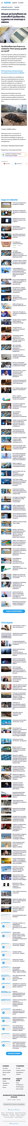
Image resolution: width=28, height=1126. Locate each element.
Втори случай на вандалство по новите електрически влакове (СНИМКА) (19, 749)
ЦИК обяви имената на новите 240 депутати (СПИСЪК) (18, 236)
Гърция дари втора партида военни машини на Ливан (19, 802)
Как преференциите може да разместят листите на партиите (18, 431)
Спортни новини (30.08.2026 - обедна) (18, 952)
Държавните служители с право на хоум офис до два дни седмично (19, 985)
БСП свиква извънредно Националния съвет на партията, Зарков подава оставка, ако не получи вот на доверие (19, 456)
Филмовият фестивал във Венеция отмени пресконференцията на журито (19, 795)
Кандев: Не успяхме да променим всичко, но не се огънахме (19, 576)
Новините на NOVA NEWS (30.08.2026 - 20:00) (19, 721)
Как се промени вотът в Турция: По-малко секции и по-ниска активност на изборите (19, 516)
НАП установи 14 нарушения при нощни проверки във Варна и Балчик (18, 1012)
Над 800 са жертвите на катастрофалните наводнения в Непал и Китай (19, 1020)
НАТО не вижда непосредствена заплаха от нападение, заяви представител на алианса (19, 670)
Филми (4, 1087)
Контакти (17, 1114)
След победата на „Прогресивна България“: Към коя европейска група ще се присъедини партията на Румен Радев (19, 272)
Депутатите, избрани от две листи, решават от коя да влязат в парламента (19, 290)
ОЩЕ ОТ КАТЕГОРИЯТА (14, 611)
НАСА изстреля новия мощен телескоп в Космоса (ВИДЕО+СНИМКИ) (18, 844)
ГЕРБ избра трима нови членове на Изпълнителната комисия (18, 978)
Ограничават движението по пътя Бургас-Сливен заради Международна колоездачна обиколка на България (19, 936)
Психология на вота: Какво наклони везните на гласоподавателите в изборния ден (19, 491)
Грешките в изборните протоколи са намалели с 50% (19, 212)
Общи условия (23, 1114)
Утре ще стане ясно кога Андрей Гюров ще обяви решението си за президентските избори (19, 687)
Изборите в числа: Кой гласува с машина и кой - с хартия (19, 220)
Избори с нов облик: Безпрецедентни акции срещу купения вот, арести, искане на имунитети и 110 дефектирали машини (19, 533)
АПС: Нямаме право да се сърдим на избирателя (19, 388)
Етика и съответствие (8, 1117)
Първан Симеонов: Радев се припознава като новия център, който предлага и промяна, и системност (19, 423)
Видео (4, 1074)
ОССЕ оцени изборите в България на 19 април (19, 203)
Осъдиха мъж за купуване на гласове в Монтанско (18, 329)
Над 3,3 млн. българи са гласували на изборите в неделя (19, 313)
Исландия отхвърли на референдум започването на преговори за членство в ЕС (19, 926)
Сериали (5, 1085)
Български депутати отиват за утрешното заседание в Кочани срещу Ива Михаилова (19, 769)
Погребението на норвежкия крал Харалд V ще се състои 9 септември (19, 679)
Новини (14, 2)
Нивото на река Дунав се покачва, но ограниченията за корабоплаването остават (19, 1002)
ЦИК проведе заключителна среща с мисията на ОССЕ (19, 228)
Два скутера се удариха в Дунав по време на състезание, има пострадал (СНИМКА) (19, 836)
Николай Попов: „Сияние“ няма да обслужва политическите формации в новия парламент (19, 373)
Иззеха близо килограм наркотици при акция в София (18, 810)
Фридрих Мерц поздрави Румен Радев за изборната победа (19, 321)
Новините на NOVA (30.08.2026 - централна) (19, 740)
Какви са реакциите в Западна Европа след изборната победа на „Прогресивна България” (19, 507)
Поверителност (6, 1115)
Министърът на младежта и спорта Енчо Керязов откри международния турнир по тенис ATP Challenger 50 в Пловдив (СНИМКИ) (19, 731)
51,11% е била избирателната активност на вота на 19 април (19, 298)
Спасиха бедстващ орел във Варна (19, 916)
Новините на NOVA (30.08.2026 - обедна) (18, 960)
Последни (5, 1068)
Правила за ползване (20, 1115)
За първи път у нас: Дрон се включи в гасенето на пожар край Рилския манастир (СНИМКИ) (19, 818)
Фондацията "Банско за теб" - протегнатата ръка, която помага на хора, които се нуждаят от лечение (19, 1045)
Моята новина (6, 1072)
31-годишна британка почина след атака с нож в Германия (19, 643)
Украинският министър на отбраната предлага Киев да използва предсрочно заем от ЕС (19, 853)
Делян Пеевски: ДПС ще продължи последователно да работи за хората (18, 473)
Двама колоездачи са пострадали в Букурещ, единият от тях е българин (19, 777)
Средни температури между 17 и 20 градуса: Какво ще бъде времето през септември (19, 861)
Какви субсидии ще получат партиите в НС (19, 304)
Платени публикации (19, 1117)
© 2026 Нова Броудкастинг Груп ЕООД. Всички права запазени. (14, 1121)
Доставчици (11, 1114)
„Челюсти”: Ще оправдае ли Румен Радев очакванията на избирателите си (19, 440)
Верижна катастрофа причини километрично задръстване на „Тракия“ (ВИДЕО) (19, 661)
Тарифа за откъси (4, 1114)
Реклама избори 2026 (10, 1112)
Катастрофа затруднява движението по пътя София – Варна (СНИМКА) (19, 970)
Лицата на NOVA (20, 1070)
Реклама (2, 1112)
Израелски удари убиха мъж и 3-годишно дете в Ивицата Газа (19, 900)
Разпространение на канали (20, 1112)
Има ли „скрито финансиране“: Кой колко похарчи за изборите (19, 397)
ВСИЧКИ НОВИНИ (14, 1053)
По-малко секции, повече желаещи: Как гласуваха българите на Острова (19, 262)
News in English (19, 1089)
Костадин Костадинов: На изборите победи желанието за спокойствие (19, 499)
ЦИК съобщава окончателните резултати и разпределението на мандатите (18, 348)
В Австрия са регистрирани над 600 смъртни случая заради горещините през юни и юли (19, 705)
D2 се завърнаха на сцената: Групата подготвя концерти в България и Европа (18, 1028)
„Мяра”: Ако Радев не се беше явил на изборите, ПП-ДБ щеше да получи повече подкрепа (19, 543)
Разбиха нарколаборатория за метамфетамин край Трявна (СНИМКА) (18, 994)
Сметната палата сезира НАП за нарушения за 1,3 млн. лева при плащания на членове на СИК (18, 338)
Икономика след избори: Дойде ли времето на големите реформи (19, 603)
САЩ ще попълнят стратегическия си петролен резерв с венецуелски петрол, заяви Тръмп (18, 785)
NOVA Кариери (20, 1086)
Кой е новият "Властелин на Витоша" (19, 892)
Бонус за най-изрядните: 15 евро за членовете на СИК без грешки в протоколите (19, 282)
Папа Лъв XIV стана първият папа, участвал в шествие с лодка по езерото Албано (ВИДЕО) (19, 877)
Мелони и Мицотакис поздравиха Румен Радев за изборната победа (19, 364)
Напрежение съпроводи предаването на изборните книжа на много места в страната (19, 585)
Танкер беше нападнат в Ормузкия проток (19, 634)
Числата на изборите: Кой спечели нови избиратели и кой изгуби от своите (19, 406)
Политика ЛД (12, 1115)
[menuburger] (2, 2)
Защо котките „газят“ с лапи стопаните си (19, 626)
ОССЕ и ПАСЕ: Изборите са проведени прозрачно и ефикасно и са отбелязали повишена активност (19, 551)
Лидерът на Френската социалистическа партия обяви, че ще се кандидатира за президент (19, 827)
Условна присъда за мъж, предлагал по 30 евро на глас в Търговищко (19, 382)
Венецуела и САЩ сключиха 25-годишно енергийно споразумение (18, 885)
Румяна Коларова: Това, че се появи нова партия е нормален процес (19, 447)
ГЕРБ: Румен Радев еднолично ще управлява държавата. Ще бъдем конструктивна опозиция (19, 482)
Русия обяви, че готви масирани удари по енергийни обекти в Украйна (18, 909)
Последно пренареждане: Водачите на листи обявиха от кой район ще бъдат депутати (19, 254)
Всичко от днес (7, 1070)
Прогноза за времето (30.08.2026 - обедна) (18, 944)
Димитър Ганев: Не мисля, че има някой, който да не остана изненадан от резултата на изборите (19, 595)
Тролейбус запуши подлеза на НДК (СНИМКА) (17, 714)
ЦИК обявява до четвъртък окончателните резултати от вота (18, 561)
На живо (20, 2)
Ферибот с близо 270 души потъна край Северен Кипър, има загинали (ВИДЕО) (18, 869)
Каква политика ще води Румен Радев (19, 522)
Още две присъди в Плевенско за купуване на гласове (18, 356)
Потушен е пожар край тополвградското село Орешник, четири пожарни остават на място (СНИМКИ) (19, 696)
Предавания (6, 1083)
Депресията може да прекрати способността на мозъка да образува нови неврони (19, 652)
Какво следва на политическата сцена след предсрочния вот (18, 465)
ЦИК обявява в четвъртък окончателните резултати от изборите (19, 414)
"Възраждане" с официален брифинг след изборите (19, 568)
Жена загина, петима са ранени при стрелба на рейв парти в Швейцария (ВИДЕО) (19, 1036)
